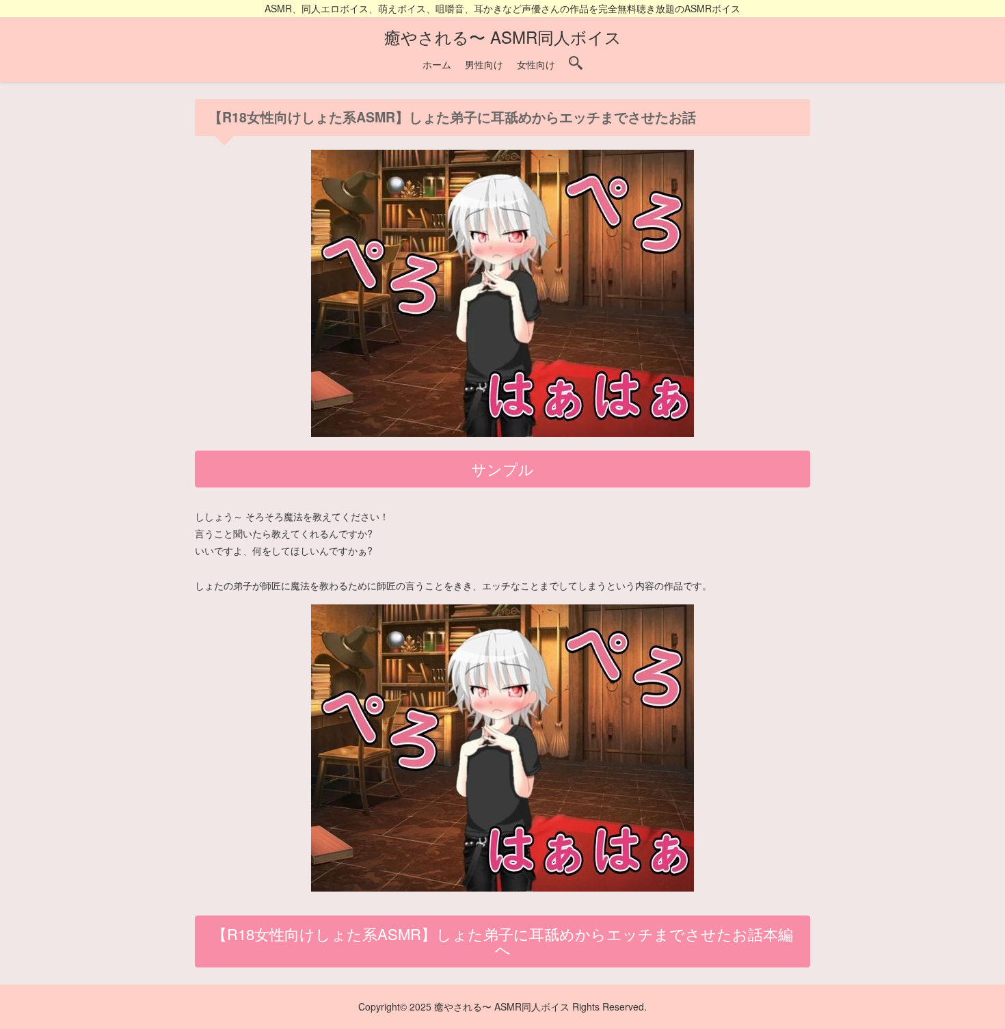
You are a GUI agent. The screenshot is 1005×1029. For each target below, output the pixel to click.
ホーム (437, 64)
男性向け (484, 64)
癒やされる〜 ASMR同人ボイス (502, 37)
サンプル (502, 468)
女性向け (536, 64)
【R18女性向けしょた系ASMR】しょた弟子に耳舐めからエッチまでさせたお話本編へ (502, 941)
